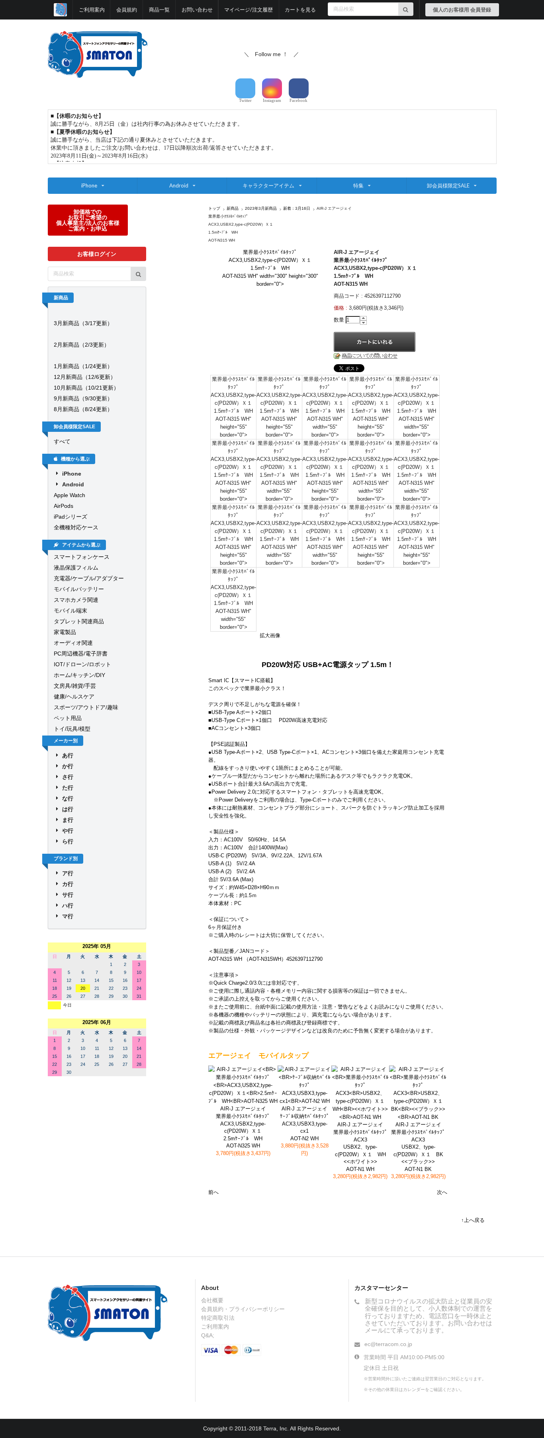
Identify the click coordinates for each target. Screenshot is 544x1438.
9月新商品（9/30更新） (83, 398)
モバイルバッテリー (79, 589)
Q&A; (207, 1335)
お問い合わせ (197, 9)
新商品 (233, 208)
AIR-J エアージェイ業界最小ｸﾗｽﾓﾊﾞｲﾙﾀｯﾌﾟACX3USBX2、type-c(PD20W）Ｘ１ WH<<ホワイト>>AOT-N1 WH (360, 1147)
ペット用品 (68, 718)
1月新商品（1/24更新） (83, 366)
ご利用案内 (92, 9)
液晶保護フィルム (76, 567)
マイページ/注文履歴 (248, 9)
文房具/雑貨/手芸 (75, 686)
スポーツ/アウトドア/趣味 (86, 707)
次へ (442, 1192)
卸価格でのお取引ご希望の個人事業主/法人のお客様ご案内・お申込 (87, 220)
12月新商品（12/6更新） (85, 377)
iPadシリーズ (70, 516)
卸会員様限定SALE (448, 185)
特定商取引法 (218, 1318)
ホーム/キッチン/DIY (79, 675)
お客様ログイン (96, 253)
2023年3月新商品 (261, 208)
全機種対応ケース (76, 527)
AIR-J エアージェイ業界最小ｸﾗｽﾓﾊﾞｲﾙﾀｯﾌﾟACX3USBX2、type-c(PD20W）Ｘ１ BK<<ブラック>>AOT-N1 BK (418, 1147)
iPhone (89, 185)
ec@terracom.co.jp (388, 1344)
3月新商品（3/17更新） (83, 323)
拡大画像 (270, 635)
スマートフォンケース (82, 557)
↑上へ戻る (473, 1220)
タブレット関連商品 (79, 621)
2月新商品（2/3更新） (82, 344)
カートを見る (300, 9)
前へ (213, 1192)
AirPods (63, 506)
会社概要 (212, 1300)
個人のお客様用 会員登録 (462, 9)
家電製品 (65, 632)
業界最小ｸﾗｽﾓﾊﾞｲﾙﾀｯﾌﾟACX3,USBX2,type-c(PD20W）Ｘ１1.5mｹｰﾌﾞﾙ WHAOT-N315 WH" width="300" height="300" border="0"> (270, 268)
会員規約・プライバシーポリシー (243, 1309)
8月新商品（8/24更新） (83, 409)
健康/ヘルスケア (74, 696)
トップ (214, 208)
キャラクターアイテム (268, 185)
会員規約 (126, 9)
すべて (62, 441)
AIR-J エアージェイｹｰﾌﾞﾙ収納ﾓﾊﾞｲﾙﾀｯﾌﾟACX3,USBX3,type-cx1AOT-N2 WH (304, 1123)
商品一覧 (159, 9)
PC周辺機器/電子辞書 (81, 653)
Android (178, 185)
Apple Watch (69, 495)
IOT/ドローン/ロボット (82, 664)
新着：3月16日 (296, 208)
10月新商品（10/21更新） (86, 387)
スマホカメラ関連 (76, 600)
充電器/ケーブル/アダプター (89, 578)
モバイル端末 (70, 610)
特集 (358, 185)
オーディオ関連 (73, 643)
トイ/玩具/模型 (72, 729)
